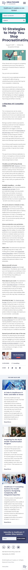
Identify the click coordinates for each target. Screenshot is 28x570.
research (21, 95)
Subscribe (21, 538)
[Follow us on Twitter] (8, 547)
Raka (7, 566)
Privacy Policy (10, 562)
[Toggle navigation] (24, 3)
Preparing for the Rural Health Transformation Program (13, 442)
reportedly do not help (8, 189)
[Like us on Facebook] (13, 547)
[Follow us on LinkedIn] (3, 547)
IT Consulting (15, 363)
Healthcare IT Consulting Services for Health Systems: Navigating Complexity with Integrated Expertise (13, 491)
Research (17, 166)
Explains (14, 267)
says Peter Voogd (12, 284)
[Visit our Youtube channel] (18, 547)
